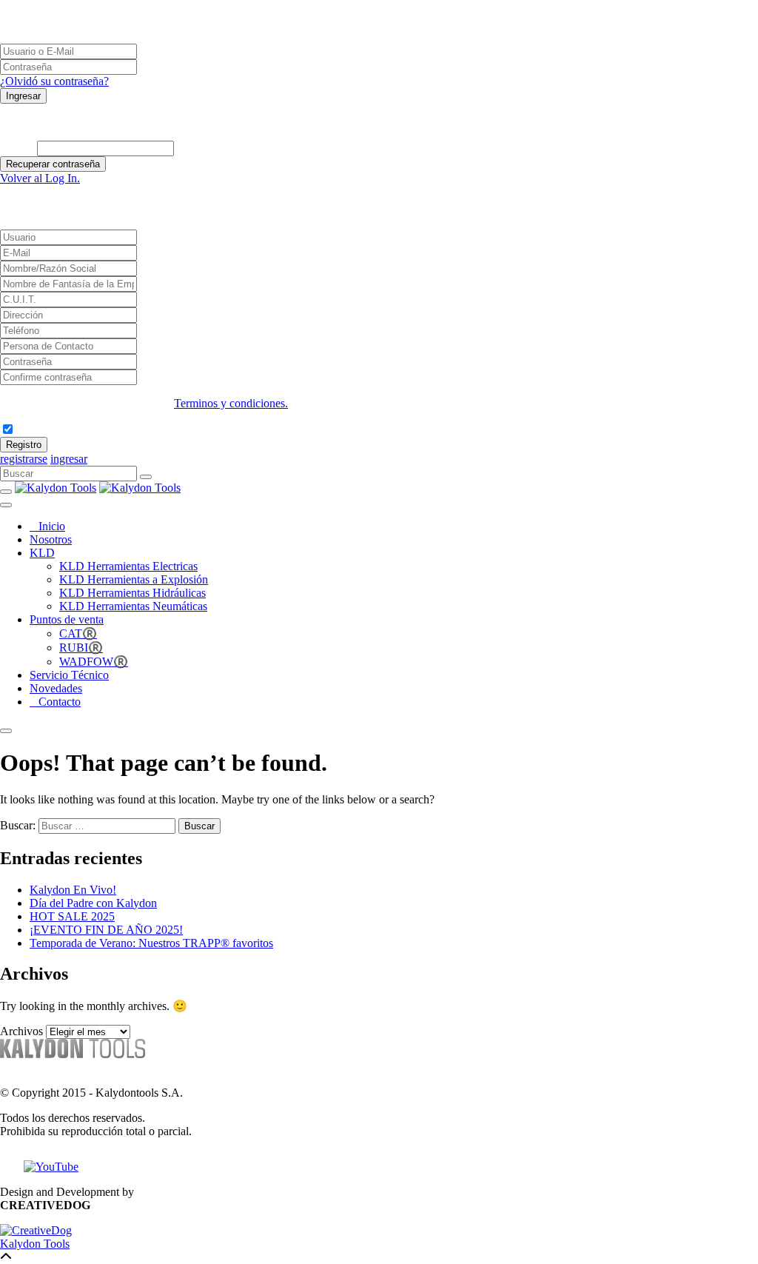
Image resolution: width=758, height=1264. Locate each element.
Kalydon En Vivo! (73, 889)
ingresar (68, 458)
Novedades (56, 688)
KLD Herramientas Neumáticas (133, 606)
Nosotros (51, 539)
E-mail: (17, 147)
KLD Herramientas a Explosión (133, 579)
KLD (42, 552)
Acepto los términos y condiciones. (96, 430)
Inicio (51, 526)
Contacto (59, 701)
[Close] (6, 731)
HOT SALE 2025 (72, 916)
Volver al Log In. (40, 178)
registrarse (23, 458)
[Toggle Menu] (6, 505)
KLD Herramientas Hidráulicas (132, 592)
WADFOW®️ (93, 661)
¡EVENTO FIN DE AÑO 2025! (106, 929)
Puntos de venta (67, 619)
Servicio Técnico (69, 675)
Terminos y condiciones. (231, 403)
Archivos (21, 1031)
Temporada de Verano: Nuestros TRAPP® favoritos (151, 943)
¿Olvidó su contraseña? (54, 81)
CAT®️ (78, 633)
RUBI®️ (81, 647)
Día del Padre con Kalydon (93, 903)
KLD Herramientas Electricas (128, 566)
